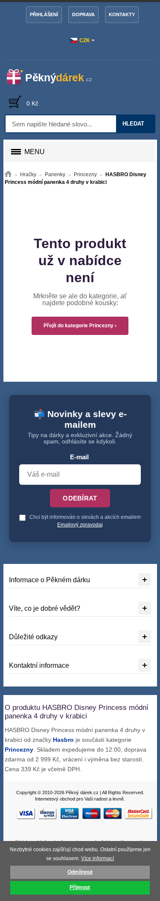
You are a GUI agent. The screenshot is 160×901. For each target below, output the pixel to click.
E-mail (79, 457)
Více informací (97, 858)
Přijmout (80, 887)
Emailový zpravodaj (80, 525)
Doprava (83, 14)
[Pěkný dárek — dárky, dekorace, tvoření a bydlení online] (54, 77)
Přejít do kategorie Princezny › (80, 326)
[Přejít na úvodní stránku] (8, 174)
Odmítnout (80, 872)
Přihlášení (44, 14)
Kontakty (122, 14)
